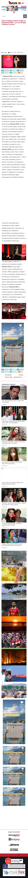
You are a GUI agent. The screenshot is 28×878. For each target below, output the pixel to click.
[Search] (25, 16)
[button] (14, 12)
